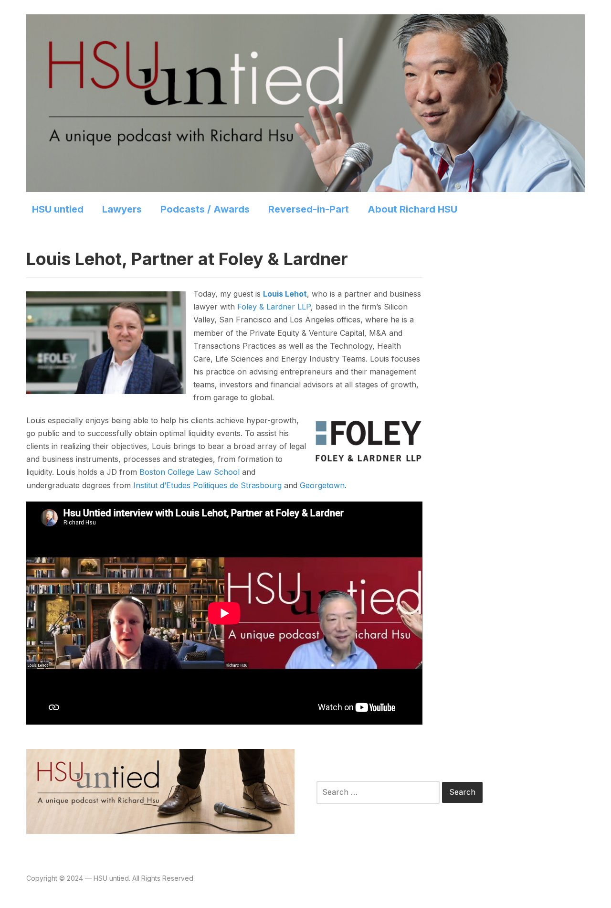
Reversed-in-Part (308, 209)
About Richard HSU (412, 209)
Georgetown (322, 485)
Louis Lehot (285, 294)
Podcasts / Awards (205, 209)
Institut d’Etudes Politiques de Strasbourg (207, 485)
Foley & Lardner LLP (274, 306)
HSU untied (58, 209)
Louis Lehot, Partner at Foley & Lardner (187, 258)
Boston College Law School (189, 472)
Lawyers (122, 209)
